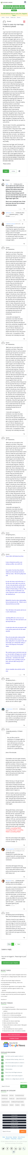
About (4, 1137)
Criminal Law (4, 1098)
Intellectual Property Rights (17, 1101)
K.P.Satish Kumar (9, 709)
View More (3, 999)
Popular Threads (14, 1122)
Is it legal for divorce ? (9, 1007)
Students (17, 1105)
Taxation (11, 1105)
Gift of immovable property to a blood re (14, 1062)
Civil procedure (6, 984)
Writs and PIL (7, 8)
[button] (24, 22)
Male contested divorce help (11, 1023)
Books (22, 6)
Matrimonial (21, 8)
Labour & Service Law (21, 1098)
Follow (13, 171)
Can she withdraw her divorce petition (13, 1029)
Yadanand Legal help (10, 849)
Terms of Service (21, 1137)
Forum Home (14, 1115)
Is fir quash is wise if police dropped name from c (14, 974)
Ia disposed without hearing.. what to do (12, 982)
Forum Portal (14, 1117)
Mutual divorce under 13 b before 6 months (14, 1031)
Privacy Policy (13, 1138)
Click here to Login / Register (10, 962)
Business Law (5, 1095)
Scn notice (4, 996)
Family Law (11, 1098)
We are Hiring (9, 1137)
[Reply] (24, 209)
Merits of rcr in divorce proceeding (12, 1015)
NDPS (14, 8)
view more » (23, 1082)
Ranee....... (8, 184)
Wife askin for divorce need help (12, 1021)
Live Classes (8, 6)
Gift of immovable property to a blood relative (13, 992)
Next (18, 944)
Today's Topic (14, 1120)
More (13, 10)
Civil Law (11, 1095)
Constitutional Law (19, 1095)
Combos (16, 6)
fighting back (8, 212)
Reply (5, 171)
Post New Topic (14, 1125)
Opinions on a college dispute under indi (14, 1079)
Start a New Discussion (14, 1034)
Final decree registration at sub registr (14, 1066)
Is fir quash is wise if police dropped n (14, 1075)
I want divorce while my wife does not (13, 1013)
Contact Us (19, 1138)
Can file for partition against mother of (14, 1056)
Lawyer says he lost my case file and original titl (14, 994)
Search (23, 1086)
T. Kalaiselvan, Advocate (10, 223)
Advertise (15, 1137)
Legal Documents (5, 1101)
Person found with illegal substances (11, 980)
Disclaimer (7, 1138)
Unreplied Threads (14, 1038)
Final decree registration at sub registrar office (13, 986)
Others (22, 1105)
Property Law (5, 1105)
